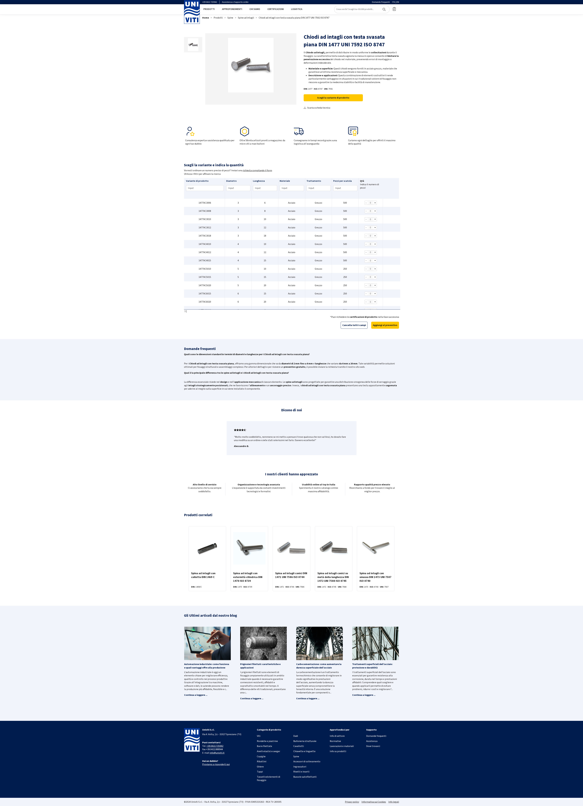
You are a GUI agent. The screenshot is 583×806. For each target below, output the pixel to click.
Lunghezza (259, 181)
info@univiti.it (217, 753)
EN (398, 2)
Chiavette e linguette (304, 751)
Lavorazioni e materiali (342, 746)
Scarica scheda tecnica (318, 107)
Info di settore (337, 736)
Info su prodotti (338, 751)
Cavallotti (298, 746)
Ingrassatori (299, 766)
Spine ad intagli (246, 17)
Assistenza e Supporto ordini (235, 2)
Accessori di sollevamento (306, 761)
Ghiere (260, 766)
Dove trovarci (373, 746)
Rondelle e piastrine (267, 741)
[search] (362, 9)
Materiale (285, 181)
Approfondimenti (232, 9)
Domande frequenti (381, 2)
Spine (230, 17)
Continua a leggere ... (195, 695)
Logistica (296, 9)
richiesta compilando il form (257, 170)
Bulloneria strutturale (304, 741)
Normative (335, 741)
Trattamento (314, 181)
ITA (393, 2)
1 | (185, 311)
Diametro (231, 181)
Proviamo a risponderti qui (216, 764)
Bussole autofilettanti (305, 777)
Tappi (260, 771)
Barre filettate (264, 746)
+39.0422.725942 (214, 746)
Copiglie (261, 756)
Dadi (295, 736)
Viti (258, 736)
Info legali (393, 802)
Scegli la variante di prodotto (333, 97)
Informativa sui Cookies (373, 802)
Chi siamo (254, 9)
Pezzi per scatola (342, 181)
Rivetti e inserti (301, 771)
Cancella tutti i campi (354, 325)
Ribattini (261, 761)
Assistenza (371, 741)
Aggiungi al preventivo (385, 325)
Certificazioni (275, 9)
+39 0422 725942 (209, 2)
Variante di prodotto (197, 181)
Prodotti (209, 9)
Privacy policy (352, 802)
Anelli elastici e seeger (268, 751)
